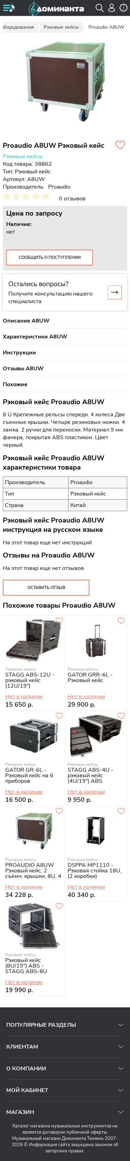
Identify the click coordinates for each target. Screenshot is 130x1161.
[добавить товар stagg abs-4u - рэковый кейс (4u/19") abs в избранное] (121, 716)
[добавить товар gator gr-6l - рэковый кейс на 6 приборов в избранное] (59, 716)
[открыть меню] (8, 8)
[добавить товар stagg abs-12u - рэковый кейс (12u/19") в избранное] (59, 621)
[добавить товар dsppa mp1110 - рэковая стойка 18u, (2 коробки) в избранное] (121, 811)
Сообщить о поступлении (50, 257)
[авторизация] (111, 7)
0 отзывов (72, 198)
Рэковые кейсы (23, 156)
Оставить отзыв (46, 587)
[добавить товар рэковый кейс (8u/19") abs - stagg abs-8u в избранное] (59, 906)
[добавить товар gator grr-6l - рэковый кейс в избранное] (121, 621)
